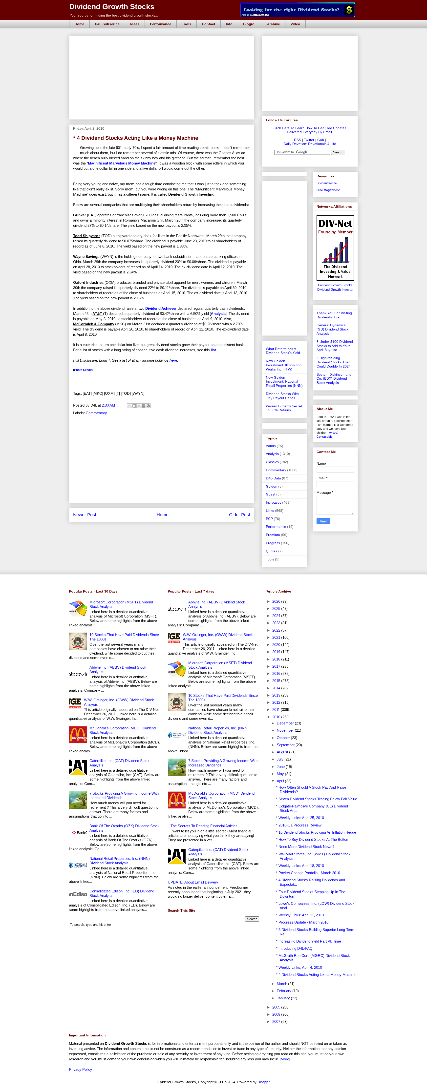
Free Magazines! (328, 190)
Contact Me (325, 436)
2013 (276, 695)
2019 (276, 652)
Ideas (134, 24)
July (280, 759)
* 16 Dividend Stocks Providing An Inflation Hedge (316, 832)
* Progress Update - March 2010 (302, 922)
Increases (273, 502)
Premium (273, 535)
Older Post (239, 514)
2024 (276, 616)
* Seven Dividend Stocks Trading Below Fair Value (316, 799)
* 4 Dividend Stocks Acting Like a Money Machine (316, 974)
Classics (272, 462)
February (284, 991)
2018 (276, 659)
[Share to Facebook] (143, 405)
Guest (270, 494)
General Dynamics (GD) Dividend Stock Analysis (332, 329)
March (282, 984)
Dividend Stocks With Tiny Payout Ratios (282, 396)
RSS (297, 140)
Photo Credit (83, 370)
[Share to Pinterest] (148, 405)
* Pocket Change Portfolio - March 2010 (308, 873)
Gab (320, 140)
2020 (276, 644)
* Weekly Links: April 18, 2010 (300, 866)
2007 (276, 1021)
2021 (276, 637)
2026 (276, 601)
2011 (276, 709)
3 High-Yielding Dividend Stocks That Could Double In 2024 (334, 362)
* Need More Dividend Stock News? (305, 847)
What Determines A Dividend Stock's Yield (283, 351)
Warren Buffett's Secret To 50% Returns (284, 408)
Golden (271, 486)
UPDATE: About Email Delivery (193, 882)
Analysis (272, 454)
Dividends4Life (327, 183)
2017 (276, 666)
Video (295, 24)
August (283, 752)
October (284, 738)
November (286, 730)
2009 (276, 1007)
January (284, 998)
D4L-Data (273, 478)
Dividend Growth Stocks (111, 6)
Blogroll (249, 24)
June (281, 766)
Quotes (271, 551)
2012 (276, 702)
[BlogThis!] (134, 405)
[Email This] (129, 405)
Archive (273, 24)
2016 (276, 673)
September (286, 745)
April (281, 781)
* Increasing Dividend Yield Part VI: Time (308, 941)
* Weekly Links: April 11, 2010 (300, 915)
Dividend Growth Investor (335, 289)
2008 (276, 1014)
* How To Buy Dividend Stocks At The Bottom (312, 839)
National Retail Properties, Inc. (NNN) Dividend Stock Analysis (119, 860)
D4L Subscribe (107, 24)
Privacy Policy (80, 1069)
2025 (276, 608)
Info (229, 24)
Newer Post (84, 514)
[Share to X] (138, 405)
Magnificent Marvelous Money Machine (121, 163)
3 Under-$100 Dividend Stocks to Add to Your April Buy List (335, 346)
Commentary (96, 413)
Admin (271, 446)
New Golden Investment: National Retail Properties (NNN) (284, 381)
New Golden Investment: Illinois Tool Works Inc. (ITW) (284, 365)
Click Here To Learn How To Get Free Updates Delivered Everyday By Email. (310, 130)
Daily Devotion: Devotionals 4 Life (310, 144)
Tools (186, 24)
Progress (273, 543)
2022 (276, 630)
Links (270, 511)
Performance (160, 24)
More (285, 1059)
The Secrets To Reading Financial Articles (204, 826)
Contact (208, 24)
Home (79, 24)
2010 (276, 717)
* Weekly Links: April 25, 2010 (300, 818)
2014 (276, 688)
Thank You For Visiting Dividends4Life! (334, 315)
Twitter (309, 140)
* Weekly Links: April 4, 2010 (299, 967)
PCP (269, 519)
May (281, 774)
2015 (276, 681)
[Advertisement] (163, 41)
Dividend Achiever (161, 308)
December (286, 723)
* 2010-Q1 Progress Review (298, 825)
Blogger (263, 1082)
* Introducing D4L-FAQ (294, 948)
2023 (276, 623)
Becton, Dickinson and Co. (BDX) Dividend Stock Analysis (334, 378)
